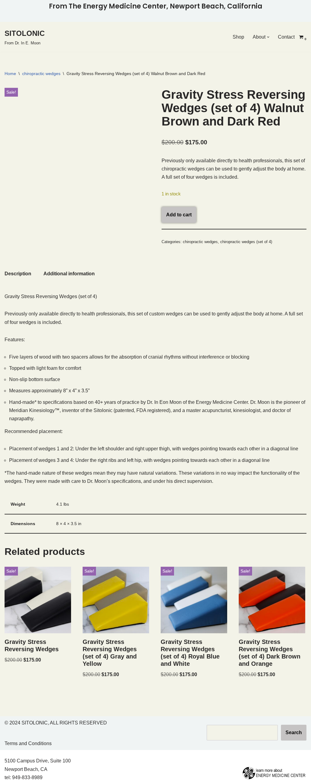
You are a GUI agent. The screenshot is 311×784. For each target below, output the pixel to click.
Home (10, 73)
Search (293, 732)
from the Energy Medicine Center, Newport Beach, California (155, 6)
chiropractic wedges (41, 73)
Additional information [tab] (69, 273)
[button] (268, 37)
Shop (238, 37)
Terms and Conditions (28, 743)
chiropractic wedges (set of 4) (246, 241)
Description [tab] (18, 273)
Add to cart (179, 214)
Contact (286, 37)
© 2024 (12, 722)
